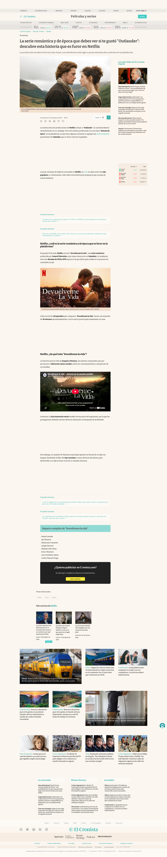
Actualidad (93, 22)
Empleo (116, 11)
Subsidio (108, 823)
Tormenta (23, 11)
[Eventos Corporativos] (69, 837)
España (54, 597)
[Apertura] (58, 837)
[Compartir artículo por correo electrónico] (59, 121)
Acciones (102, 11)
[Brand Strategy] (80, 837)
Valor (144, 166)
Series (47, 597)
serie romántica (102, 134)
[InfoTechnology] (105, 837)
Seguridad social (41, 11)
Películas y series (38, 31)
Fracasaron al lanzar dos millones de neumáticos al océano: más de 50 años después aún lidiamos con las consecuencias (132, 131)
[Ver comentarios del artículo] (63, 121)
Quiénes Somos (86, 843)
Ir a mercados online (25, 27)
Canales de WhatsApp (54, 843)
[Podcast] (91, 837)
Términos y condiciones (85, 847)
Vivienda (73, 11)
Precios (83, 823)
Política (79, 22)
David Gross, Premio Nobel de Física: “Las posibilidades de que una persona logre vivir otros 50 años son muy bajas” (131, 89)
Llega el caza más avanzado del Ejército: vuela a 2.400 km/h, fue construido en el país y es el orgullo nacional (131, 110)
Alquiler (88, 11)
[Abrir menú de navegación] (21, 16)
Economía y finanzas (46, 22)
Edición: (140, 10)
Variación (133, 166)
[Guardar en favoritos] (109, 117)
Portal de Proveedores (106, 843)
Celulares (56, 823)
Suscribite (71, 843)
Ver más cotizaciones (141, 27)
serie (86, 172)
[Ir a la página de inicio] (29, 16)
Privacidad (98, 847)
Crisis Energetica (96, 823)
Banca (125, 22)
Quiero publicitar (77, 579)
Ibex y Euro (64, 22)
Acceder (142, 16)
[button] (162, 725)
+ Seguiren (100, 118)
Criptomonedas (110, 22)
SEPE (75, 823)
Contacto (37, 843)
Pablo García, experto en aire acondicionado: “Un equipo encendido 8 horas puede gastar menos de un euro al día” (132, 121)
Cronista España (25, 31)
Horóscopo (119, 823)
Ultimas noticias (26, 22)
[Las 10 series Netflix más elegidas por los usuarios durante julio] (83, 618)
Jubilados (58, 11)
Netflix (129, 11)
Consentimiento (109, 847)
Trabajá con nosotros (126, 843)
